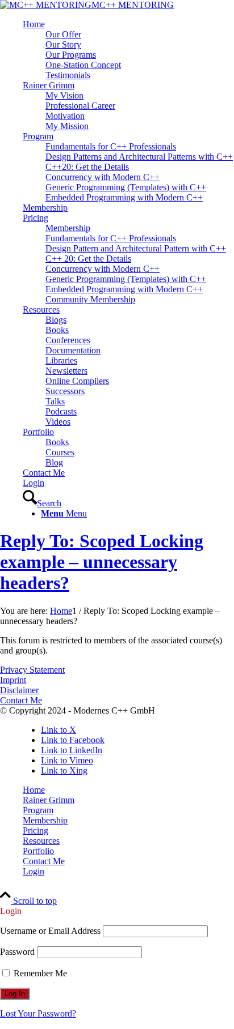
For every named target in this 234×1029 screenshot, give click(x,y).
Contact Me (21, 700)
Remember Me (39, 973)
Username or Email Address (50, 931)
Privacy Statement (32, 669)
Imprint (13, 680)
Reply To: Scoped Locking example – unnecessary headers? (101, 562)
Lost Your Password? (38, 1013)
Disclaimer (19, 690)
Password (17, 952)
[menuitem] (128, 49)
